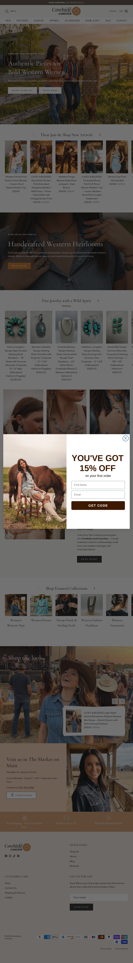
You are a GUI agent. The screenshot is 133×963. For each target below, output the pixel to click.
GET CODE (98, 505)
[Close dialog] (125, 438)
